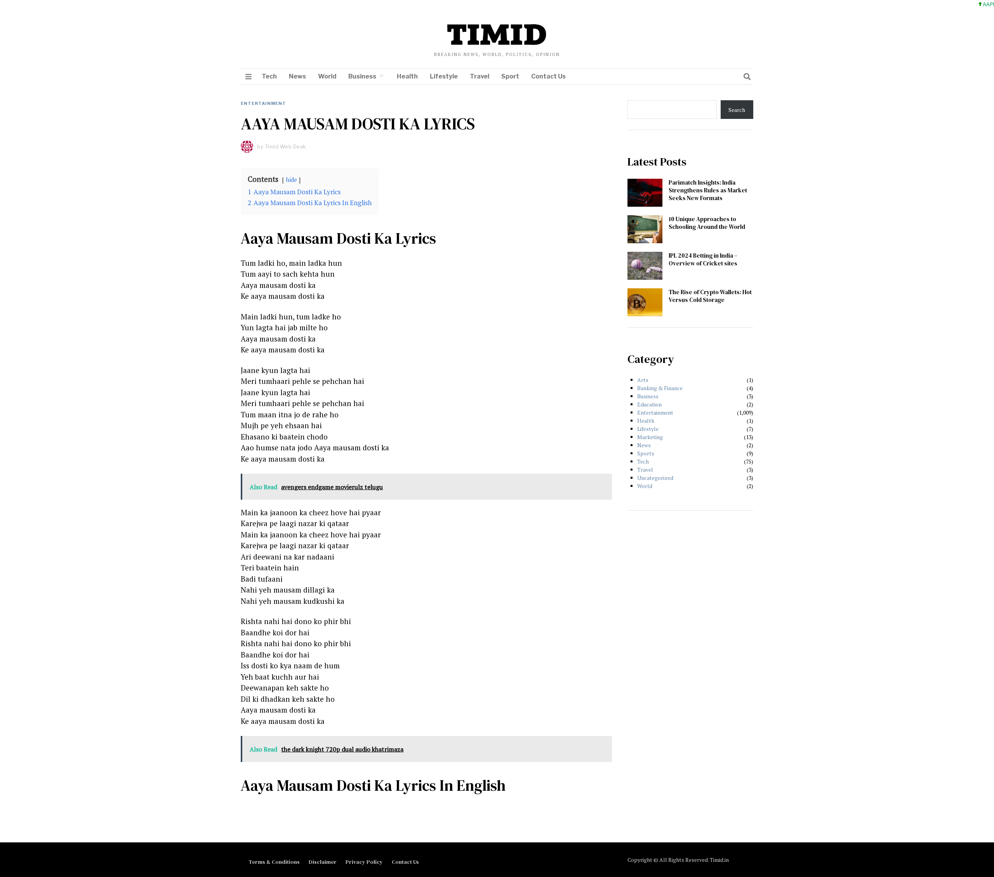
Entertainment (263, 103)
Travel (479, 76)
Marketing (650, 437)
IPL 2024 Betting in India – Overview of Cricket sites (703, 259)
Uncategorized (655, 477)
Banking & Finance (660, 388)
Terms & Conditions (274, 862)
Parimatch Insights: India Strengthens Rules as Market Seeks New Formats (708, 190)
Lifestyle (444, 76)
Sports (645, 453)
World (327, 76)
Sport (510, 76)
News (297, 76)
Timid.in (719, 859)
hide (291, 179)
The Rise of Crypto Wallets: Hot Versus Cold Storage (710, 296)
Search (736, 109)
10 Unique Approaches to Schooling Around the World (707, 223)
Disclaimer (323, 862)
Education (649, 404)
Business (362, 76)
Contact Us (548, 76)
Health (407, 76)
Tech (269, 76)
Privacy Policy (364, 862)
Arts (642, 380)
